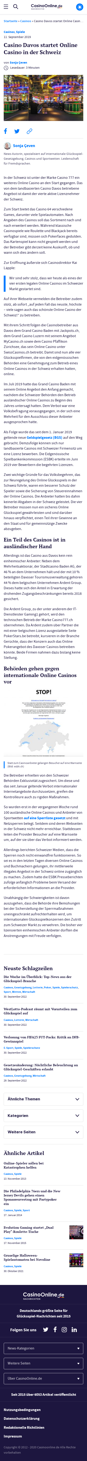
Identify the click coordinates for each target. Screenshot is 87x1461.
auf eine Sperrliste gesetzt (44, 818)
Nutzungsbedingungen (22, 1409)
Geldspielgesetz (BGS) (44, 437)
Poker (47, 987)
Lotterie (38, 987)
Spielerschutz (69, 987)
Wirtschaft (28, 992)
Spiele (20, 32)
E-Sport (8, 1048)
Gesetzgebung (23, 987)
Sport (7, 992)
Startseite (10, 21)
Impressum (13, 1436)
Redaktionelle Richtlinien (24, 1427)
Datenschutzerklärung (22, 1418)
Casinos (25, 21)
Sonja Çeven (18, 62)
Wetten (16, 992)
